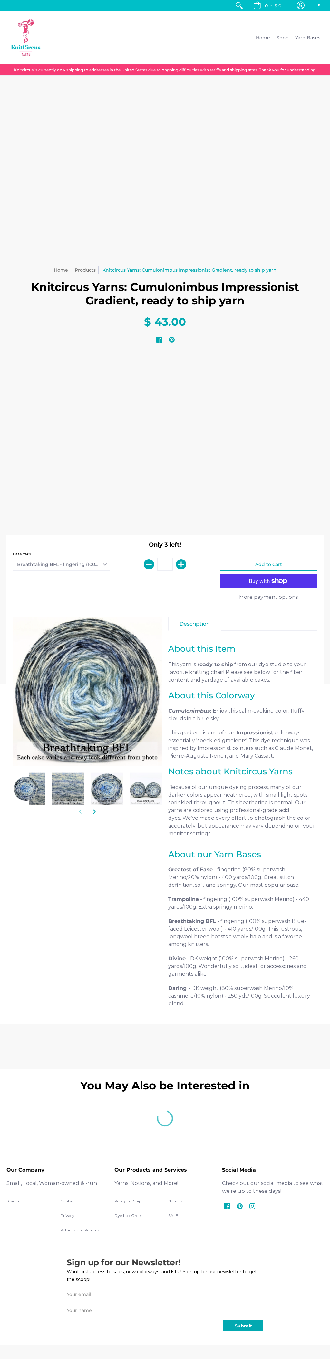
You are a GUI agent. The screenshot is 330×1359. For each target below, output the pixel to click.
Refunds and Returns (79, 1230)
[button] (267, 5)
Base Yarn (22, 554)
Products (85, 270)
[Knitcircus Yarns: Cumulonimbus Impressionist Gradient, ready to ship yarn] (29, 788)
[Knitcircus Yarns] (25, 37)
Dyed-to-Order (128, 1215)
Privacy (67, 1215)
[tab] (194, 624)
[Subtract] (149, 564)
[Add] (181, 564)
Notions (175, 1201)
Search (12, 1201)
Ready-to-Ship (127, 1201)
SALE (173, 1215)
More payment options (268, 597)
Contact (67, 1201)
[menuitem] (239, 5)
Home (61, 270)
